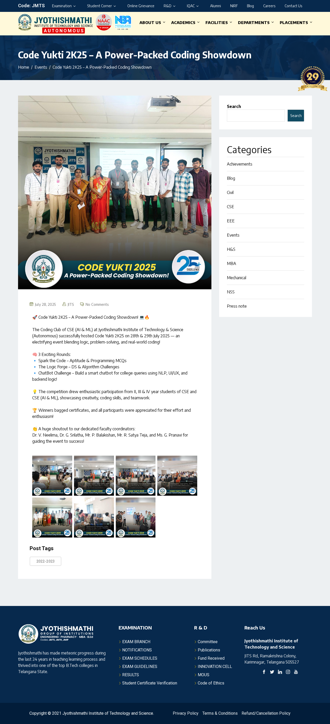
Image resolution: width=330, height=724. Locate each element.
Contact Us (293, 6)
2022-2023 (45, 561)
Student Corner (99, 6)
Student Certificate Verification (149, 683)
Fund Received (211, 658)
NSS (231, 291)
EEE (231, 220)
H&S (231, 249)
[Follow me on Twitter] (272, 672)
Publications (209, 650)
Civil (230, 192)
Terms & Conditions (220, 713)
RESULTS (130, 674)
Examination (62, 6)
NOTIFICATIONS (137, 650)
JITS (71, 304)
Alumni (215, 6)
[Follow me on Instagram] (288, 672)
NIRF (234, 6)
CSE (230, 206)
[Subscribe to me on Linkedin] (280, 672)
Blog (250, 6)
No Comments (97, 304)
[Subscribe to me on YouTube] (296, 672)
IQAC (191, 6)
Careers (269, 6)
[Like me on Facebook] (264, 672)
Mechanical (236, 277)
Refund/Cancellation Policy (266, 713)
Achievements (239, 164)
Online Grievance (140, 6)
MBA (231, 263)
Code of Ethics (211, 683)
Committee (208, 641)
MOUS (203, 674)
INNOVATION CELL (215, 666)
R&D (167, 6)
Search (234, 106)
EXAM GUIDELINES (139, 666)
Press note (237, 306)
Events (233, 235)
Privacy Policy (186, 713)
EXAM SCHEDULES (139, 658)
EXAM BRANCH (136, 641)
